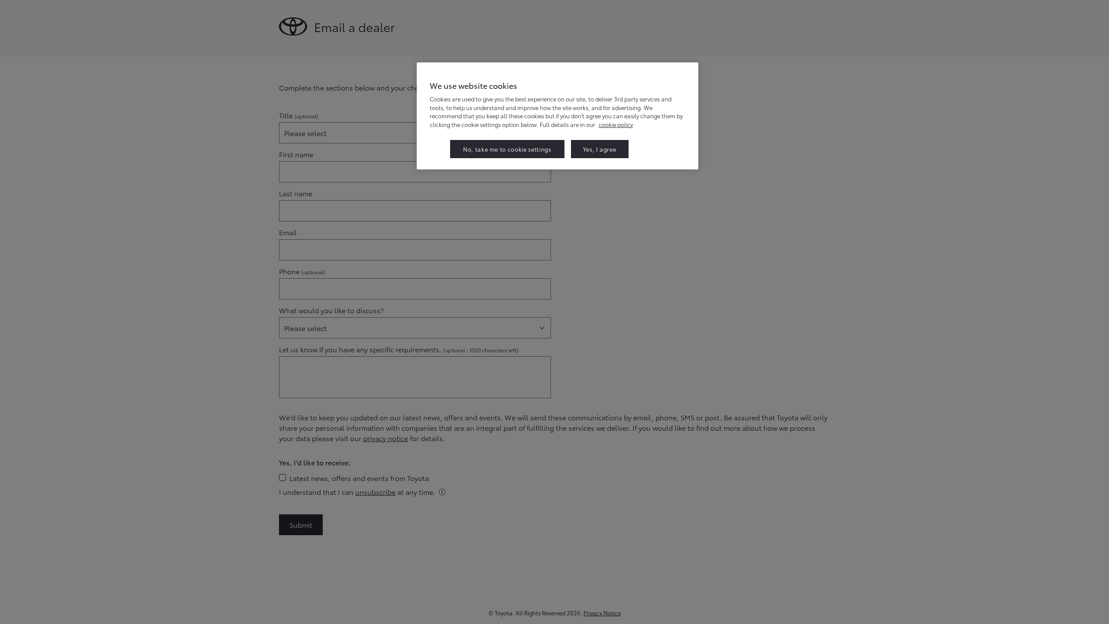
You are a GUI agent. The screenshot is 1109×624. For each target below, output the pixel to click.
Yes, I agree (599, 149)
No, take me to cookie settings (507, 149)
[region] (557, 115)
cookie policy (616, 124)
